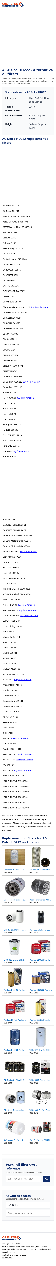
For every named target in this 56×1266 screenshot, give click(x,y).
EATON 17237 (9, 392)
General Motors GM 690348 (16, 546)
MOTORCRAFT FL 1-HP (13, 674)
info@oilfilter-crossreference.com (14, 1255)
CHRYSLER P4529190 (13, 328)
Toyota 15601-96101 (13, 749)
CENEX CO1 (8, 296)
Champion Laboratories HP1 (16, 307)
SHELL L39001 (9, 727)
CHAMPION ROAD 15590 (15, 312)
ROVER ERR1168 (10, 716)
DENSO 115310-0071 (13, 365)
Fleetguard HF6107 (12, 424)
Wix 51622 (8, 770)
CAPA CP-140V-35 (11, 264)
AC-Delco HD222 (11, 205)
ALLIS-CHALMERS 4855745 (15, 221)
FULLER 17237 (9, 519)
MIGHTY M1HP (10, 647)
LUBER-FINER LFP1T (12, 620)
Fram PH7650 (9, 456)
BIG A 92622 (9, 253)
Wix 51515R (8, 765)
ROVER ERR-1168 (11, 711)
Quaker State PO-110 (13, 706)
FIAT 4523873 (9, 413)
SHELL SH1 (8, 733)
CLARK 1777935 (10, 333)
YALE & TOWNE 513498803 (16, 791)
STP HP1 (7, 738)
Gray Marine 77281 (12, 556)
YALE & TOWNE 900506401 (16, 797)
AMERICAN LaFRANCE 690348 (17, 227)
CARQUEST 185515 (12, 269)
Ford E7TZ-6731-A (11, 445)
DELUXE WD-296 (10, 355)
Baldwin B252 (9, 237)
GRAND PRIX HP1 (11, 551)
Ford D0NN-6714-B (12, 440)
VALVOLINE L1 (9, 754)
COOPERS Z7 (9, 349)
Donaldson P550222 (12, 381)
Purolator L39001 (11, 695)
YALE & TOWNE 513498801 (16, 781)
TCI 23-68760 (9, 743)
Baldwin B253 (9, 243)
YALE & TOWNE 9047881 (14, 802)
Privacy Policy (7, 1258)
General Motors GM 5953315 (17, 540)
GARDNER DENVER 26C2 (14, 530)
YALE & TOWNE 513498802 (16, 786)
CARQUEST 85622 (11, 275)
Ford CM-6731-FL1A (12, 435)
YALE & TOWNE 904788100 (16, 807)
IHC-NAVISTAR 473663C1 (15, 578)
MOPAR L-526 (9, 663)
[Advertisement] (28, 37)
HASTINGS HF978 (11, 567)
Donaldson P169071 (12, 376)
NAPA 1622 (8, 679)
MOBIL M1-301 (10, 658)
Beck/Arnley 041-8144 (13, 248)
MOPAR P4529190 (11, 668)
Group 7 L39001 (10, 562)
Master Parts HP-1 (11, 637)
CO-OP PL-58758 (11, 344)
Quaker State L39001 (13, 701)
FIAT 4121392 (9, 408)
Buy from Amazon (39, 307)
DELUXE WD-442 (10, 360)
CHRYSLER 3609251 (12, 317)
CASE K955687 (10, 280)
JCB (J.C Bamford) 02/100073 (16, 588)
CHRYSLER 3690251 (12, 323)
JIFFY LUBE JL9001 (11, 599)
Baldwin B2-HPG (10, 232)
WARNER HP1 (9, 759)
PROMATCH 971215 (12, 685)
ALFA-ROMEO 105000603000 (17, 216)
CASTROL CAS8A (10, 285)
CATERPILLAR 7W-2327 (14, 291)
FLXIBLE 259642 (10, 429)
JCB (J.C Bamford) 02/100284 (16, 594)
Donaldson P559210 (12, 387)
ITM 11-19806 (9, 583)
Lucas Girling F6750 (12, 626)
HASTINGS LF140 (11, 572)
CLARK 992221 (10, 339)
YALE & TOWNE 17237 (13, 775)
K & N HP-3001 (10, 604)
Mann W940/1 (9, 631)
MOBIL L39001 (10, 652)
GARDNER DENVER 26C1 (14, 524)
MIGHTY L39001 (10, 642)
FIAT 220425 (9, 403)
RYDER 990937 (10, 722)
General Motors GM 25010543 (17, 535)
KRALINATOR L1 (10, 610)
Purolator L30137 (11, 690)
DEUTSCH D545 (10, 371)
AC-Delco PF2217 (11, 211)
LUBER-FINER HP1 (11, 615)
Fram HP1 (7, 451)
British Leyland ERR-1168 (15, 259)
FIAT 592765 (9, 419)
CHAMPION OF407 (12, 301)
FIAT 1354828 (9, 397)
